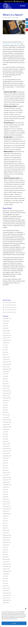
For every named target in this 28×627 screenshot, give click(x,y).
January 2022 (6, 388)
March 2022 (6, 383)
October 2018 (6, 482)
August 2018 (6, 487)
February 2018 (6, 501)
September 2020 (7, 427)
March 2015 (6, 586)
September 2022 (7, 369)
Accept (14, 623)
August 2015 (6, 573)
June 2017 (5, 520)
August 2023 (6, 342)
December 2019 (7, 448)
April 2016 (5, 554)
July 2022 (5, 374)
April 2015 (5, 583)
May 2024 (5, 325)
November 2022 (7, 364)
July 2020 (5, 431)
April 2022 (5, 381)
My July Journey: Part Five (9, 302)
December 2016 (7, 535)
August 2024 (6, 321)
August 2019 (6, 458)
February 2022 (6, 386)
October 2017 (6, 511)
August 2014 (6, 602)
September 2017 (7, 513)
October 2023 (6, 338)
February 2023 (6, 357)
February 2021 (6, 415)
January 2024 (6, 333)
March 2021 (6, 412)
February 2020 (6, 443)
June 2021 (5, 405)
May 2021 (5, 407)
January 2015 (6, 590)
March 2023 (6, 354)
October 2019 (6, 453)
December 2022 (7, 362)
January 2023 (6, 359)
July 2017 (5, 518)
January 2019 (6, 475)
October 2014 (6, 598)
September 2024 (7, 318)
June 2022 (5, 376)
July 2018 (5, 489)
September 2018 (7, 484)
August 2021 (6, 400)
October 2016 (6, 540)
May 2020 (5, 436)
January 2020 (6, 446)
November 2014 (7, 595)
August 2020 (6, 429)
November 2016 (7, 537)
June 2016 (5, 549)
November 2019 (7, 451)
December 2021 (7, 391)
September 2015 (7, 571)
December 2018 (7, 477)
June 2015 (5, 578)
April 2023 (5, 352)
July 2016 (5, 547)
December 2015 (7, 564)
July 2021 (5, 403)
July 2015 (5, 576)
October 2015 (6, 569)
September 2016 (7, 542)
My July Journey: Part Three (10, 307)
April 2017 (5, 525)
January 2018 (6, 504)
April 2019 (5, 467)
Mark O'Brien (7, 17)
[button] (25, 609)
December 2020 (7, 419)
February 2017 (6, 530)
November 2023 (7, 335)
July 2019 (5, 460)
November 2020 (7, 422)
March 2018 (6, 499)
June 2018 (5, 492)
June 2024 (5, 323)
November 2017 (7, 508)
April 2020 (5, 439)
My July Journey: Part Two (9, 309)
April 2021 (5, 410)
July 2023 (5, 345)
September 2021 (7, 398)
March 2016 (6, 557)
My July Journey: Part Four (9, 305)
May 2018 (5, 494)
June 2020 (5, 434)
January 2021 (6, 417)
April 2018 (5, 496)
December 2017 (7, 506)
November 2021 (7, 393)
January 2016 (6, 561)
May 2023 (5, 350)
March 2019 (6, 470)
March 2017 (6, 528)
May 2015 (5, 581)
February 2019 (6, 472)
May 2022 (5, 378)
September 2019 (7, 456)
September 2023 (7, 340)
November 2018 (7, 480)
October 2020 (6, 424)
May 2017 (5, 523)
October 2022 (6, 366)
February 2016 (6, 559)
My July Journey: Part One (9, 312)
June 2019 (5, 463)
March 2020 (6, 441)
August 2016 (6, 545)
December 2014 (7, 593)
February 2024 (6, 330)
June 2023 (5, 347)
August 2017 (6, 516)
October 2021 (6, 395)
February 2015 (6, 588)
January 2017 (6, 533)
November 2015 (7, 566)
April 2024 (5, 328)
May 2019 (5, 465)
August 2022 (6, 371)
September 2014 (7, 600)
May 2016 (5, 552)
